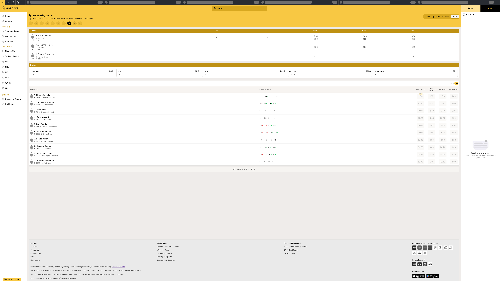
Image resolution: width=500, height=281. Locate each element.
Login (470, 8)
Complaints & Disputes (166, 260)
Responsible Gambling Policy (295, 247)
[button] (2, 2)
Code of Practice (118, 267)
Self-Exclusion (289, 253)
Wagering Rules (163, 250)
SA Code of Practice (291, 250)
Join (490, 8)
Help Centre (35, 260)
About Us (34, 247)
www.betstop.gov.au (99, 274)
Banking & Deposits (164, 257)
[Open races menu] (52, 15)
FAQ (32, 257)
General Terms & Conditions (168, 247)
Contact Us (34, 250)
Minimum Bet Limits (164, 253)
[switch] (456, 83)
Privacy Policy (35, 253)
